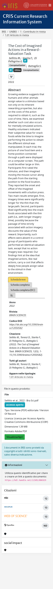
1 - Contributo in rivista (33, 31)
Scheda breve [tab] (18, 279)
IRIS (4, 31)
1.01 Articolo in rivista (17, 35)
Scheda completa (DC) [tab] (23, 290)
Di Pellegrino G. (22, 60)
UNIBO (13, 31)
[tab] (11, 295)
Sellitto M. (14, 58)
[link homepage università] (35, 5)
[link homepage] (11, 5)
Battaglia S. (34, 65)
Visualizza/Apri (14, 437)
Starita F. (27, 58)
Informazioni (14, 465)
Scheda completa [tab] (20, 284)
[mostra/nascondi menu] (50, 5)
